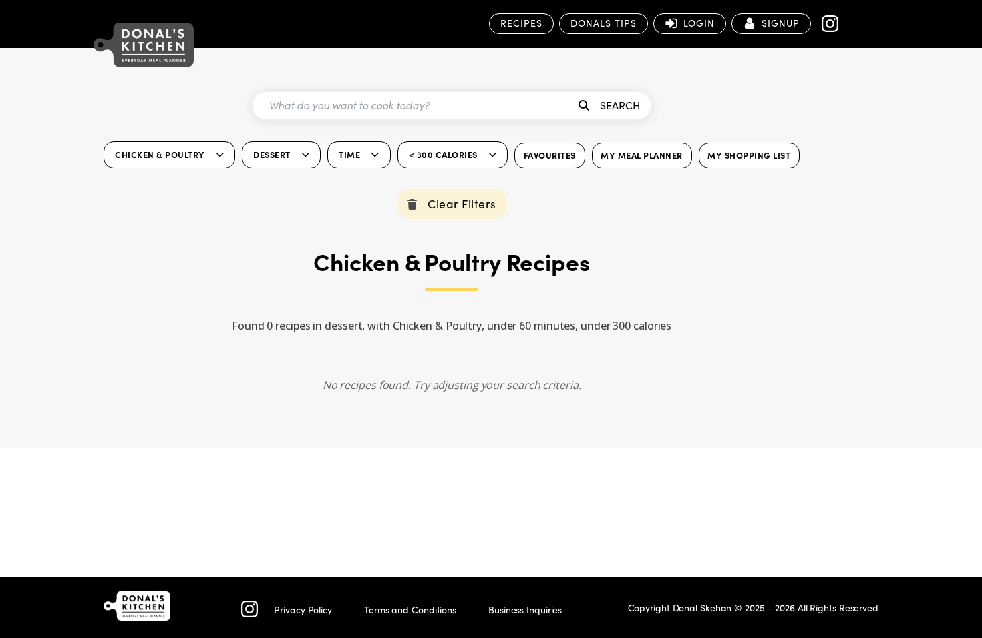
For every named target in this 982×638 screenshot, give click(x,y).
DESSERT (272, 154)
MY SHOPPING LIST (748, 155)
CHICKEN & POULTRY (160, 154)
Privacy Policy (303, 609)
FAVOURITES (550, 155)
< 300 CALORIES (443, 154)
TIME (349, 154)
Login (699, 23)
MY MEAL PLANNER (642, 155)
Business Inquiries (525, 609)
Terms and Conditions (410, 609)
